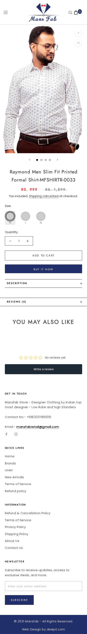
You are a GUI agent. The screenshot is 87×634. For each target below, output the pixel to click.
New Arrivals (14, 477)
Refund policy (15, 491)
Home (9, 456)
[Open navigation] (6, 12)
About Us (12, 541)
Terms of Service (18, 484)
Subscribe (19, 600)
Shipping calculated (43, 196)
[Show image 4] (50, 160)
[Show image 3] (46, 160)
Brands (10, 463)
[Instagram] (15, 434)
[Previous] (29, 160)
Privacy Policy (15, 527)
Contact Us (14, 548)
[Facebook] (6, 434)
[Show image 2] (41, 160)
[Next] (57, 160)
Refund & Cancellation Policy (27, 513)
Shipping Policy (16, 534)
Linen (9, 470)
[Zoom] (78, 32)
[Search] (70, 12)
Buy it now (43, 269)
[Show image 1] (37, 160)
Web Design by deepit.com (43, 629)
